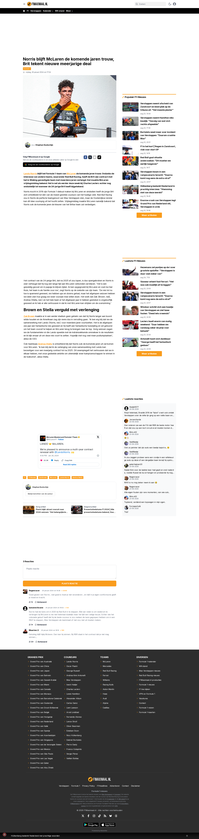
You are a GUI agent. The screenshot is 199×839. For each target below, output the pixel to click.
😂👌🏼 (126, 438)
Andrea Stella (45, 344)
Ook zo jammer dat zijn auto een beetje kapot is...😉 (146, 447)
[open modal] (174, 4)
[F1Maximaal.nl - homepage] (37, 4)
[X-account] (83, 815)
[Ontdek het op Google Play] (91, 824)
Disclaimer (135, 786)
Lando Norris (30, 173)
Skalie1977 (134, 407)
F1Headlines (102, 786)
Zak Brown (29, 316)
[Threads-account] (116, 815)
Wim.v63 (133, 432)
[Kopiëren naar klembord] (99, 157)
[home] (24, 11)
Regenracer (134, 477)
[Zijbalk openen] (24, 4)
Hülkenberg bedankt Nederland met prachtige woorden (35, 836)
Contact (125, 786)
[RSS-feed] (105, 815)
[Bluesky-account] (110, 815)
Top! (126, 512)
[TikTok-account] (99, 815)
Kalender (47, 11)
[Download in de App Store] (108, 824)
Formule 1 (27, 69)
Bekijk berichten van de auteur (40, 494)
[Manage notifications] (4, 834)
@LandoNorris (62, 452)
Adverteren (115, 786)
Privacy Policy (88, 786)
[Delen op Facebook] (85, 157)
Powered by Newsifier (99, 831)
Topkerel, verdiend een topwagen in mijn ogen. (144, 502)
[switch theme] (169, 4)
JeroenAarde (135, 420)
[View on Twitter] (98, 438)
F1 (28, 11)
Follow (61, 439)
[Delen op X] (90, 157)
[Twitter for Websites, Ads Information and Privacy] (98, 455)
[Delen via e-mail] (95, 157)
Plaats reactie (70, 583)
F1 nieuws (32, 477)
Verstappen (35, 11)
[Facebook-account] (88, 815)
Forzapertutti (135, 506)
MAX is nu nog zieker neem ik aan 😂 (140, 482)
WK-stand (59, 11)
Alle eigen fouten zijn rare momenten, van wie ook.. (146, 492)
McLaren (71, 173)
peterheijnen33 (135, 464)
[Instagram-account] (94, 815)
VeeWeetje (133, 442)
